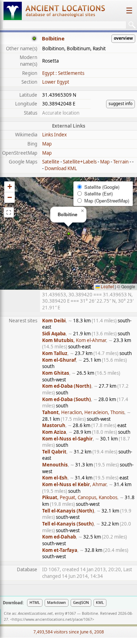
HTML (35, 602)
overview (123, 38)
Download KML (61, 168)
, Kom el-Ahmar (74, 340)
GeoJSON (81, 602)
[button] (68, 233)
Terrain (121, 162)
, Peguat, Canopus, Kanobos (79, 497)
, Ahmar (74, 484)
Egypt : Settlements (63, 73)
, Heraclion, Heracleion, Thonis (83, 412)
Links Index (54, 134)
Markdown (56, 602)
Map (47, 144)
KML (100, 602)
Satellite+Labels (80, 162)
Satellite (50, 162)
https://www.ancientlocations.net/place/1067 (52, 619)
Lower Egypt (55, 82)
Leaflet (107, 286)
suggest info (120, 104)
